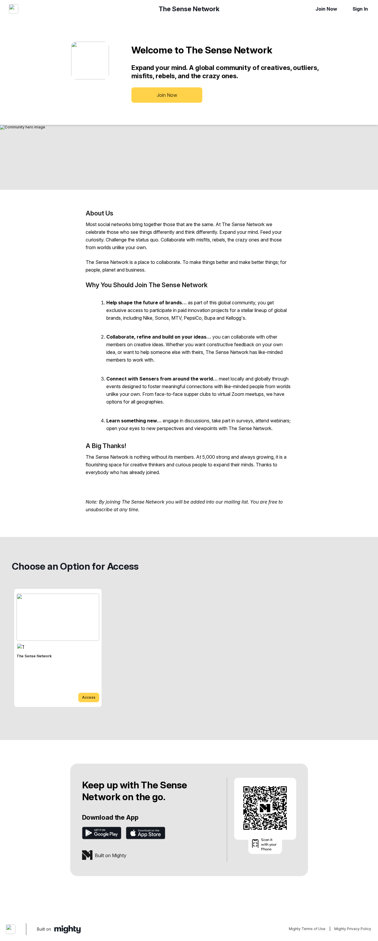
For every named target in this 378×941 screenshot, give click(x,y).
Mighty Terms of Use (307, 929)
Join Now (326, 9)
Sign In (360, 9)
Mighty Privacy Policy (352, 929)
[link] (58, 648)
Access (88, 697)
